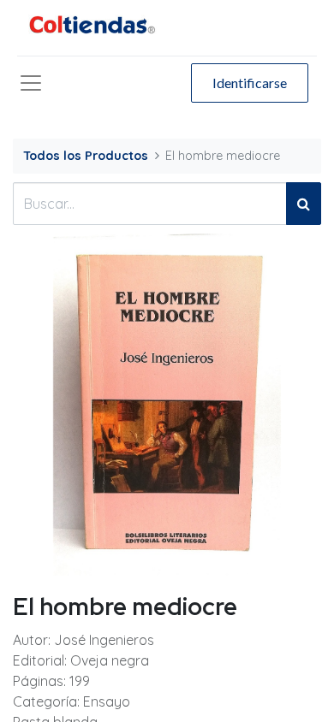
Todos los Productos (85, 155)
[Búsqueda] (303, 203)
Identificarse (249, 82)
